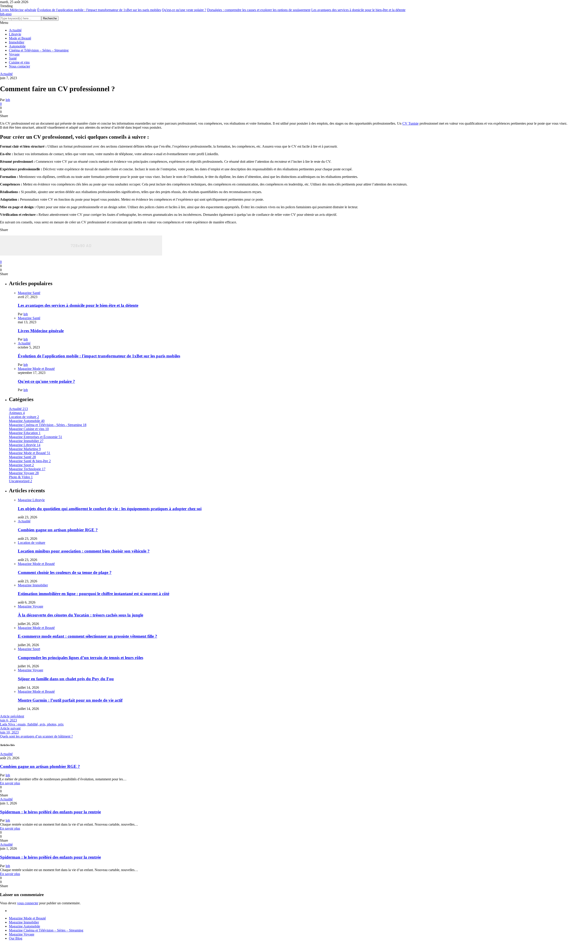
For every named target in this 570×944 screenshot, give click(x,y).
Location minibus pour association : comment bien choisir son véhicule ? (84, 551)
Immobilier (16, 42)
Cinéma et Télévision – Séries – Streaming (39, 50)
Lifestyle (15, 34)
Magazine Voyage (30, 606)
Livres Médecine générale (18, 10)
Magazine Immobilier (33, 585)
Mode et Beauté (20, 38)
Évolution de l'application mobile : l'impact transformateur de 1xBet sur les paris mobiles (99, 10)
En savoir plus (10, 783)
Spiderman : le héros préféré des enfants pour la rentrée (50, 812)
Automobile (17, 46)
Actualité (15, 30)
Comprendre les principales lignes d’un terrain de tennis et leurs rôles (80, 657)
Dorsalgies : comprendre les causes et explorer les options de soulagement (258, 10)
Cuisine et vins (19, 62)
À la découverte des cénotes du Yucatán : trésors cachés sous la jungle (80, 615)
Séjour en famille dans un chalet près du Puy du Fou (66, 678)
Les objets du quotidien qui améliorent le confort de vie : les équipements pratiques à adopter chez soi (110, 508)
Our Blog (15, 938)
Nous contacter (19, 66)
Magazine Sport (29, 649)
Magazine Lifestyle (31, 500)
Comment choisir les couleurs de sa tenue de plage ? (65, 572)
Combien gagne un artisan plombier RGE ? (58, 530)
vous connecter (27, 903)
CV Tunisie (410, 123)
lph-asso (6, 14)
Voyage (14, 54)
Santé (13, 58)
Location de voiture (31, 542)
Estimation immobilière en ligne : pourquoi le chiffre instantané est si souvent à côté (93, 593)
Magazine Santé (29, 293)
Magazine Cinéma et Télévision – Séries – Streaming (46, 930)
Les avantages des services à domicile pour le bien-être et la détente (358, 10)
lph (8, 100)
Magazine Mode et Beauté (36, 369)
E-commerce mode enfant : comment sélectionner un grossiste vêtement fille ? (87, 636)
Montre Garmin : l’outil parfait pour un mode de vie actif (70, 700)
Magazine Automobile (24, 926)
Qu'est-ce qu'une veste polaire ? (184, 10)
